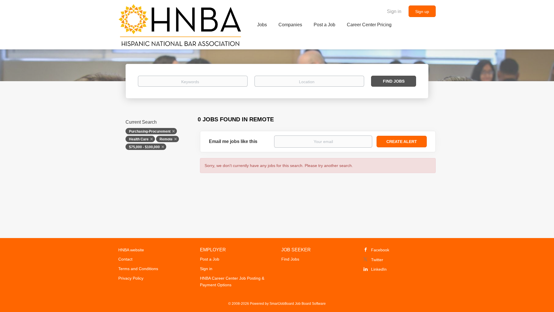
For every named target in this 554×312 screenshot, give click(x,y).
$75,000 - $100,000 (144, 147)
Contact (125, 259)
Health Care (139, 139)
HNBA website (131, 250)
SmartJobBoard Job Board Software (297, 304)
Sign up (422, 11)
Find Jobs (394, 81)
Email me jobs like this (233, 141)
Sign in (394, 11)
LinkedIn (379, 269)
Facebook (380, 250)
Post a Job (209, 259)
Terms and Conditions (138, 268)
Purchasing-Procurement (150, 131)
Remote (166, 139)
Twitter (377, 259)
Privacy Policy (130, 278)
